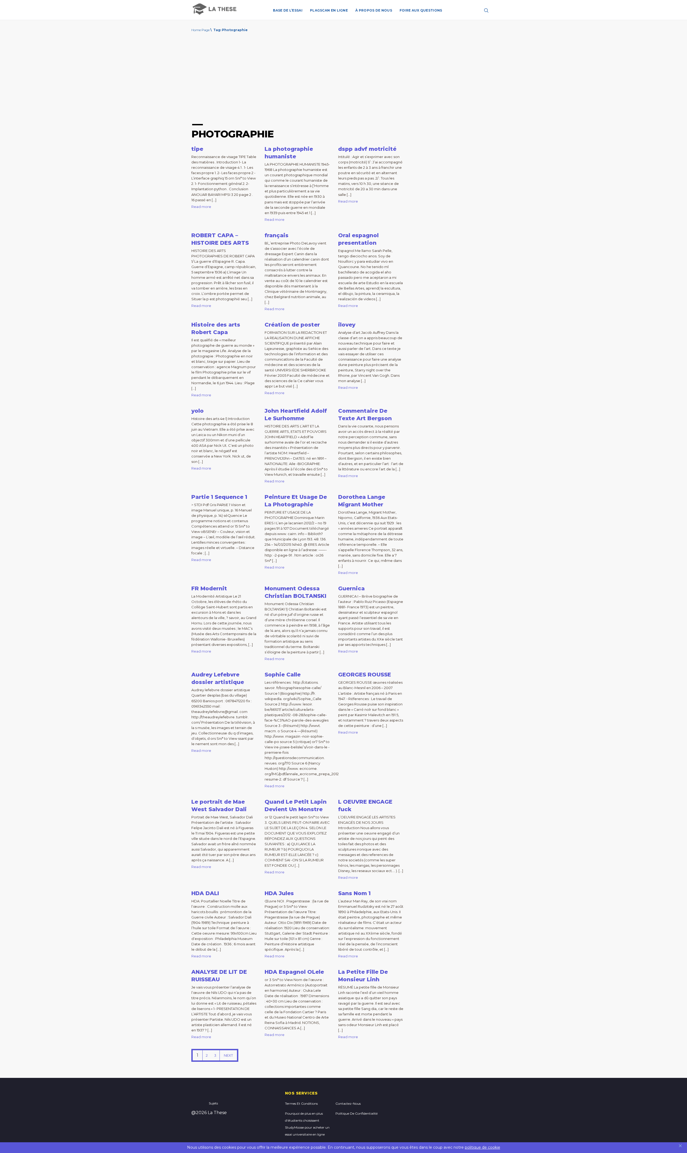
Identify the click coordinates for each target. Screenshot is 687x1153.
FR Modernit (209, 588)
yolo (197, 411)
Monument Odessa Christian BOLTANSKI (295, 592)
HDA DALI (205, 893)
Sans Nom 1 (354, 893)
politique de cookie (482, 1147)
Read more (201, 206)
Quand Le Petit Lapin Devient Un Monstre (296, 805)
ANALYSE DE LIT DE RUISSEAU (219, 976)
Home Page (200, 30)
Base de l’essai (287, 10)
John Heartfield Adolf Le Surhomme (296, 415)
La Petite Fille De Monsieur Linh (363, 976)
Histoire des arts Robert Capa (215, 328)
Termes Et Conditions (301, 1103)
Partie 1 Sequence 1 (219, 497)
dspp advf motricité (367, 149)
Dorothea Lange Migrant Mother (361, 501)
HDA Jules (279, 893)
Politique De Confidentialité (356, 1113)
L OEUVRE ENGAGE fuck (365, 805)
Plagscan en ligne (329, 10)
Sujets (213, 1103)
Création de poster (292, 324)
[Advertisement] (343, 79)
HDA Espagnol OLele (294, 972)
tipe (197, 149)
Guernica (351, 588)
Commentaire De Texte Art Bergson (365, 415)
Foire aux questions (421, 10)
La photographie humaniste (289, 153)
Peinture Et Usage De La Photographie (296, 501)
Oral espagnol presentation (358, 239)
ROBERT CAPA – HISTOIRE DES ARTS (220, 239)
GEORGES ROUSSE (364, 674)
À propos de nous (373, 10)
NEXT (228, 1055)
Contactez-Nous (348, 1103)
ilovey (346, 324)
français (276, 235)
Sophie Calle (283, 674)
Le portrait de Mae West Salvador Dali (219, 805)
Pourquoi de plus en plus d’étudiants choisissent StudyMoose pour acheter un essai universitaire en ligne (307, 1123)
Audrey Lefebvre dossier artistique (217, 678)
